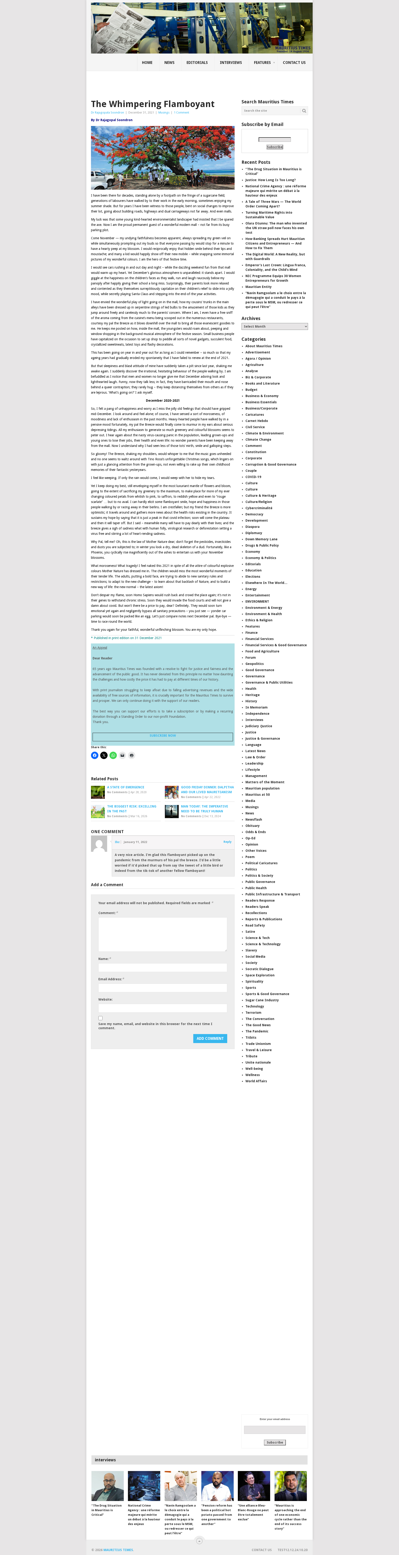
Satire (250, 931)
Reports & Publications (263, 919)
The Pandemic (256, 1031)
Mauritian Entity (258, 287)
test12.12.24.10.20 (293, 1550)
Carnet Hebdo (256, 421)
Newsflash (253, 819)
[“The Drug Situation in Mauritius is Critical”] (107, 1486)
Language (253, 745)
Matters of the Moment (264, 782)
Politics (251, 869)
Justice (250, 732)
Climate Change (258, 439)
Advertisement (257, 352)
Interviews (231, 62)
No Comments (117, 792)
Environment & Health (263, 614)
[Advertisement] (170, 82)
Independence (257, 713)
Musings (163, 112)
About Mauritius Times (263, 346)
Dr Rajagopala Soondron (107, 112)
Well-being (254, 1069)
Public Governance (260, 882)
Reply (228, 841)
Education (253, 570)
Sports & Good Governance (267, 994)
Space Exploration (260, 975)
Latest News (255, 751)
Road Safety (255, 925)
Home (147, 62)
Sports (250, 988)
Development (256, 520)
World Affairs (256, 1081)
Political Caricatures (261, 863)
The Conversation (259, 1019)
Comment (253, 446)
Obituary (252, 826)
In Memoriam (256, 707)
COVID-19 (253, 477)
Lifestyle (252, 770)
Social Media (255, 956)
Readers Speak (257, 907)
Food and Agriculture (262, 651)
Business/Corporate (261, 408)
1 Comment (181, 112)
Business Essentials (261, 402)
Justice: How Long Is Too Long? (270, 180)
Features (262, 62)
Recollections (256, 913)
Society (251, 963)
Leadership (254, 763)
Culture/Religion (258, 502)
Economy (252, 551)
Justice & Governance (262, 738)
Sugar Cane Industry (262, 1000)
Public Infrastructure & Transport (272, 894)
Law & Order (255, 757)
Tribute (251, 1056)
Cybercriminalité (258, 508)
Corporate (253, 458)
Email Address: (111, 979)
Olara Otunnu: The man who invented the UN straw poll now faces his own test (276, 227)
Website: (105, 999)
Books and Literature (262, 383)
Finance (251, 632)
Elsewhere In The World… (266, 583)
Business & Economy (262, 396)
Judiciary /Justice (258, 726)
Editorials (197, 62)
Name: (104, 959)
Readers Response (260, 900)
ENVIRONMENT (257, 601)
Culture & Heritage (260, 495)
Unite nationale (258, 1062)
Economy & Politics (260, 558)
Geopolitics (254, 664)
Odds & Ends (255, 832)
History (251, 701)
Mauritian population (262, 788)
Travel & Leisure (258, 1050)
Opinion (251, 844)
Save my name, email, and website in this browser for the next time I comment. (155, 1026)
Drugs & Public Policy (262, 545)
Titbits (250, 1037)
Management (256, 776)
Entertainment (257, 595)
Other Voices (255, 850)
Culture (251, 483)
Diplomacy (253, 533)
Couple (251, 470)
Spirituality (254, 981)
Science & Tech (257, 938)
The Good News (258, 1025)
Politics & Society (259, 875)
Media (250, 801)
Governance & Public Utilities (269, 682)
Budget (251, 390)
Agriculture (254, 365)
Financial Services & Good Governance (276, 645)
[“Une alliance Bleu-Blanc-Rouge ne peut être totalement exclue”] (254, 1486)
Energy (251, 589)
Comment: (108, 913)
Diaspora (252, 527)
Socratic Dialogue (259, 969)
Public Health (256, 888)
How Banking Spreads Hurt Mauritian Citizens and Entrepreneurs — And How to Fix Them (275, 243)
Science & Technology (263, 944)
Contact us (294, 62)
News (169, 62)
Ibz (117, 842)
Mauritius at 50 (257, 794)
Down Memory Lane (261, 539)
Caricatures (254, 414)
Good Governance (259, 670)
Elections (252, 576)
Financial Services (259, 639)
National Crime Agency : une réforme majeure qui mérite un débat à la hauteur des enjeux (275, 190)
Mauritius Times (118, 1550)
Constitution (255, 452)
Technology (254, 1006)
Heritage (252, 695)
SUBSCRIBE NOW (163, 735)
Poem (250, 857)
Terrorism (253, 1012)
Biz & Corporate (258, 377)
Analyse (251, 371)
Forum (250, 657)
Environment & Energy (263, 608)
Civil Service (255, 427)
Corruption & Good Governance (270, 464)
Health (250, 689)
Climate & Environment (264, 433)
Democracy (254, 514)
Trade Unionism (258, 1044)
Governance (255, 676)
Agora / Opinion (258, 358)
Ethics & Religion (258, 620)
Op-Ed (250, 838)
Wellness (252, 1075)
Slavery (251, 950)
